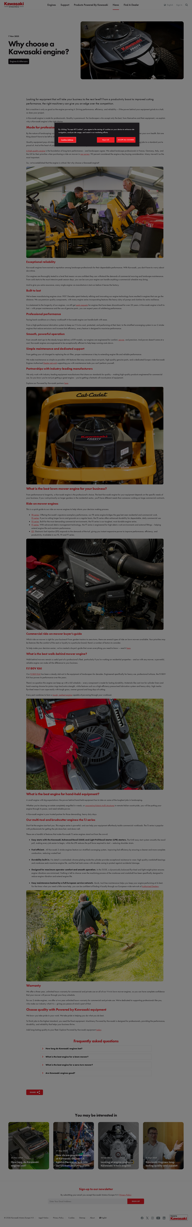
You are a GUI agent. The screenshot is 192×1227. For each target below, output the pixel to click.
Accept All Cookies (126, 140)
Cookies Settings (67, 140)
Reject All (105, 140)
